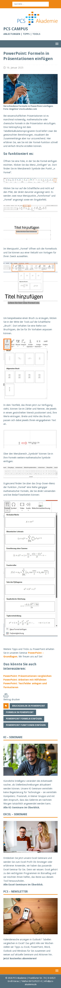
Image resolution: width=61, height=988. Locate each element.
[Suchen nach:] (30, 4)
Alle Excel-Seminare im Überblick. (23, 884)
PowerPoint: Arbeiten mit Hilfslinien (24, 679)
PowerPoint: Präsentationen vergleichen (27, 676)
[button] (56, 43)
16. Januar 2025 (15, 67)
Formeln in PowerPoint (20, 712)
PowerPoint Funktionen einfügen (26, 725)
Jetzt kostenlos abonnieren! (20, 958)
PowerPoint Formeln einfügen (24, 719)
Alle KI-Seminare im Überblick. (21, 807)
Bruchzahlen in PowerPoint (28, 706)
